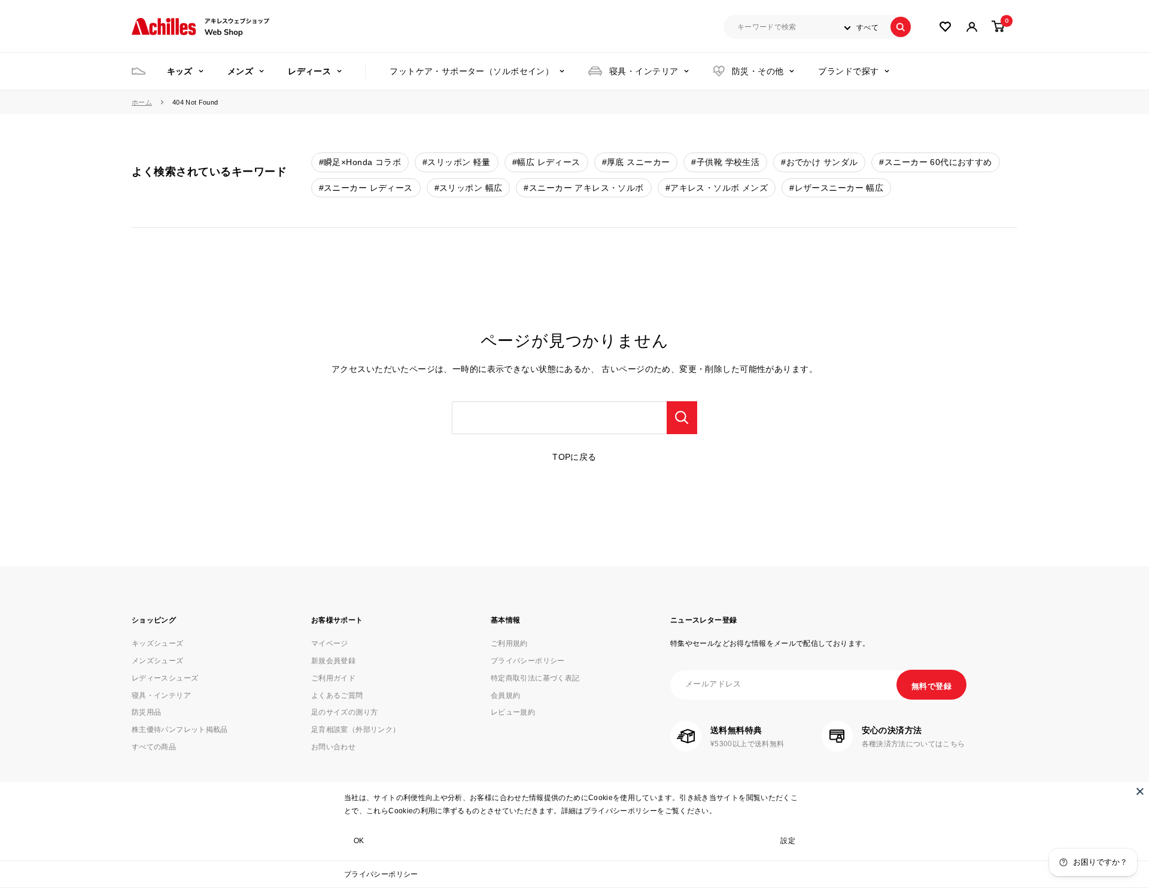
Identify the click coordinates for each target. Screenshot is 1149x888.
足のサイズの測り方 (344, 712)
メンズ (240, 71)
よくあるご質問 (337, 695)
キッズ (180, 71)
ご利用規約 (509, 643)
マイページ (329, 643)
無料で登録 (931, 686)
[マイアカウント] (945, 27)
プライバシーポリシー (381, 874)
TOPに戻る (574, 457)
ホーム (142, 102)
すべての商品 (154, 747)
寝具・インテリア (643, 71)
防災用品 (146, 712)
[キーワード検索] (682, 417)
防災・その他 (758, 71)
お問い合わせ (333, 747)
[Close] (1140, 791)
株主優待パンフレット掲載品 (180, 729)
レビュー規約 (513, 712)
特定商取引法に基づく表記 (535, 678)
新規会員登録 (333, 661)
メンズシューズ (158, 661)
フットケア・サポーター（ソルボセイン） (472, 71)
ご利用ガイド (333, 678)
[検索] (900, 27)
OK (359, 841)
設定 (787, 841)
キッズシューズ (158, 643)
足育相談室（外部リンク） (355, 729)
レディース (309, 71)
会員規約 (505, 695)
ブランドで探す (848, 71)
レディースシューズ (165, 678)
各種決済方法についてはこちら (913, 744)
